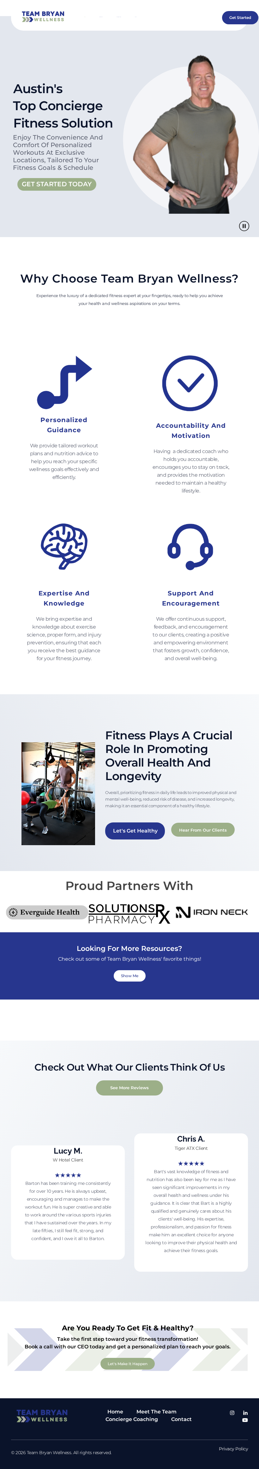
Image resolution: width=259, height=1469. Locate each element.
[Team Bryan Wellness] (44, 16)
